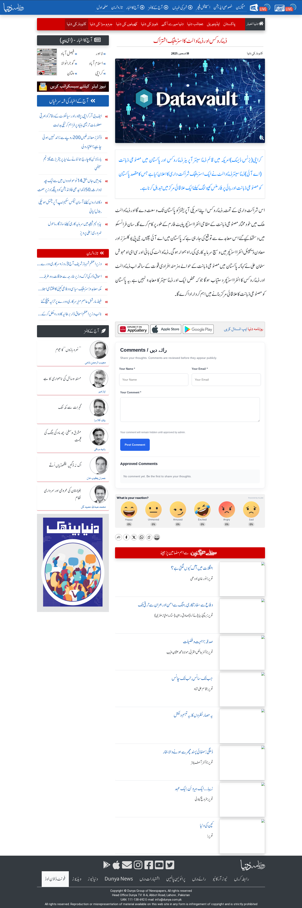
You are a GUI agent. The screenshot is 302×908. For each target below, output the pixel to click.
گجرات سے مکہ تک (69, 408)
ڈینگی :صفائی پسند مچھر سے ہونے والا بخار (188, 752)
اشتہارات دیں (149, 879)
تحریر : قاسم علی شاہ (203, 689)
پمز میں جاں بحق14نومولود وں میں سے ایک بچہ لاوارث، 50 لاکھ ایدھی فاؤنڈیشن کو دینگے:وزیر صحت (69, 185)
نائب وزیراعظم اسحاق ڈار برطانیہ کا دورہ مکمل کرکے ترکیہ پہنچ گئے (72, 314)
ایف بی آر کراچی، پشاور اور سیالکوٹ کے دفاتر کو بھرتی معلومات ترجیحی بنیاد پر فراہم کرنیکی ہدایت (70, 120)
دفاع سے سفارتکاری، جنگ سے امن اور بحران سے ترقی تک (175, 605)
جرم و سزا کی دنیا (101, 24)
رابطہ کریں (241, 879)
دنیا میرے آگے (172, 24)
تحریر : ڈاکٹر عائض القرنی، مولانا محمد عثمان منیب (189, 652)
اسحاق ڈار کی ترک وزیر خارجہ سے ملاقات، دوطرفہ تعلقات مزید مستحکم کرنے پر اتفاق (72, 277)
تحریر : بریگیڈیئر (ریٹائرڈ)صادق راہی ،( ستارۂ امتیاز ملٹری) (183, 615)
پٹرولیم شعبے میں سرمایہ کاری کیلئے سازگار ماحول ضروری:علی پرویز (75, 228)
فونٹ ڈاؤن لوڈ (55, 879)
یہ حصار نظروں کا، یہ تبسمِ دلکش (193, 715)
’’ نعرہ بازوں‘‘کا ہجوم (68, 350)
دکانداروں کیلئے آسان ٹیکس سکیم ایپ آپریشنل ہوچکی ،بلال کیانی (70, 207)
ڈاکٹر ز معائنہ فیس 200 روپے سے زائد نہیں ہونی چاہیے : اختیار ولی (72, 142)
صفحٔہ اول (103, 7)
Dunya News (119, 879)
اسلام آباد (96, 63)
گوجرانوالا (67, 63)
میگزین (240, 7)
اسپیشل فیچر (203, 7)
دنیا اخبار (253, 24)
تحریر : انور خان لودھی (201, 578)
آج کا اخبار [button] (132, 7)
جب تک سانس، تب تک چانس (192, 678)
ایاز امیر (102, 391)
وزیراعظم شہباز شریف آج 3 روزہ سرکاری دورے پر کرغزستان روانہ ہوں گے (70, 264)
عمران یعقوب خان (96, 478)
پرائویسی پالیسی (176, 879)
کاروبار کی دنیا (75, 24)
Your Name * (127, 368)
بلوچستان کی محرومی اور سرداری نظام (62, 494)
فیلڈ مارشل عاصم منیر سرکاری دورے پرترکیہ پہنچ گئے (71, 301)
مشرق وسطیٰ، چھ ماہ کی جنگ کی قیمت (62, 436)
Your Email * (200, 368)
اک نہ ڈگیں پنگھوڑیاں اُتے (65, 465)
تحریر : (210, 836)
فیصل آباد (67, 53)
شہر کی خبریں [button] (179, 7)
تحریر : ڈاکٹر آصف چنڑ (202, 762)
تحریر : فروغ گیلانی (204, 799)
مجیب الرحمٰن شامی (95, 362)
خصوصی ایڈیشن (223, 7)
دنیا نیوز (93, 879)
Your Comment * (130, 392)
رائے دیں (199, 879)
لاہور (99, 53)
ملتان (70, 73)
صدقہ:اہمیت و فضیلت (198, 641)
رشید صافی (100, 449)
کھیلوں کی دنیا (126, 24)
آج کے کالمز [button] (156, 7)
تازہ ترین (117, 7)
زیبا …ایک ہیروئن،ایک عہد (194, 788)
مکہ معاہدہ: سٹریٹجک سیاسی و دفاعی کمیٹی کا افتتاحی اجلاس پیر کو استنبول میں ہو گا (70, 289)
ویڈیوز (76, 879)
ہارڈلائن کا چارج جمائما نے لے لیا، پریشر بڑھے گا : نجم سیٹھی (72, 163)
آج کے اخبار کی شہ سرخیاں (69, 101)
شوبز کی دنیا (149, 24)
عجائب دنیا (195, 24)
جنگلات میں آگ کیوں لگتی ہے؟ (192, 568)
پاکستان (229, 24)
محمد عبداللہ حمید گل (93, 507)
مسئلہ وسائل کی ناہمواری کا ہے (62, 379)
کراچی (99, 73)
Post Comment (135, 444)
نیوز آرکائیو (219, 879)
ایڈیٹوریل (213, 24)
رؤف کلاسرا (100, 420)
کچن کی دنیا (206, 825)
